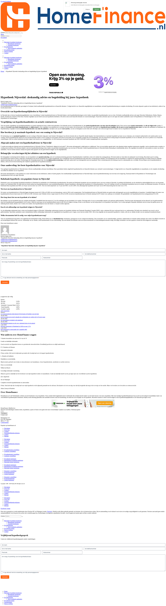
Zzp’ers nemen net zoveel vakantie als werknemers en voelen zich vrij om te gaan (23, 317)
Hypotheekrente (8, 47)
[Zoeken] (22, 516)
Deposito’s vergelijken (10, 471)
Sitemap (6, 436)
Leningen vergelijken (10, 451)
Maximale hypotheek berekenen (13, 42)
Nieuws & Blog (8, 51)
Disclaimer (7, 428)
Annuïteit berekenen (13, 45)
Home (6, 591)
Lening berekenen (9, 474)
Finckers (49, 511)
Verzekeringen (8, 602)
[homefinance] (83, 31)
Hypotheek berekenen (10, 459)
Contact (6, 53)
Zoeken (3, 32)
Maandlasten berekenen (14, 43)
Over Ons (7, 430)
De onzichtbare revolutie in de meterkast (12, 320)
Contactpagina (5, 422)
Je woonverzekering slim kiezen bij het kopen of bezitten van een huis (20, 314)
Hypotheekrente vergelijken (11, 450)
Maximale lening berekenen (11, 462)
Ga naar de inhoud (6, 1)
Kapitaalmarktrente (9, 472)
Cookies (6, 431)
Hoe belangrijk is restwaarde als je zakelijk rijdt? (14, 329)
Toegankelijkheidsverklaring (12, 433)
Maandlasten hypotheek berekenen (13, 460)
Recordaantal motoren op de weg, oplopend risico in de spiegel (18, 323)
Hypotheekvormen (9, 50)
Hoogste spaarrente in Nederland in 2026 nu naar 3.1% (16, 326)
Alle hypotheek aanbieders (15, 48)
